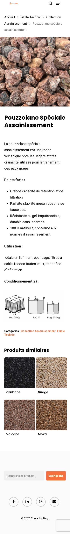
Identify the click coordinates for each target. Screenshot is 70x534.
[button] (58, 3)
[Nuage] (51, 372)
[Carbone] (19, 372)
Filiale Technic (30, 17)
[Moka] (51, 415)
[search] (50, 3)
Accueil (9, 17)
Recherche (56, 476)
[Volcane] (19, 415)
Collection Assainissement (38, 331)
